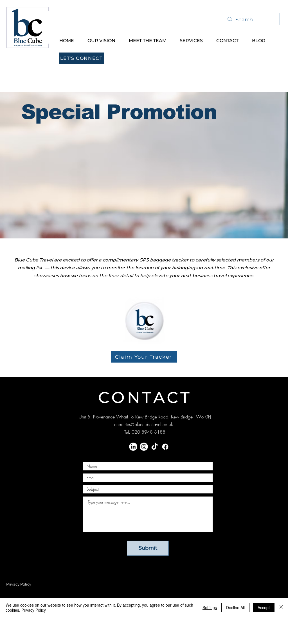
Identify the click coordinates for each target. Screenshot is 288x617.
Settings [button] (209, 607)
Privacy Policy (33, 610)
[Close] (281, 607)
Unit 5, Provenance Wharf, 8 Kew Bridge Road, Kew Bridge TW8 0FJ (145, 417)
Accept (264, 607)
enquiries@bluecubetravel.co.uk (143, 424)
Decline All (235, 607)
